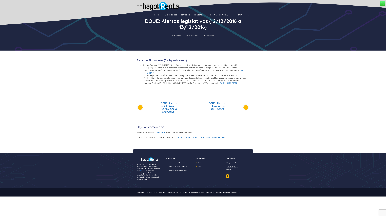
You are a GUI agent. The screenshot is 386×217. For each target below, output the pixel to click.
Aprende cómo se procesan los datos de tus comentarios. (200, 137)
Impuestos (198, 15)
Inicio (156, 15)
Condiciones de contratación (229, 192)
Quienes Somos (170, 15)
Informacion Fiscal (219, 15)
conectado (161, 132)
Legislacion (210, 35)
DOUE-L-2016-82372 (228, 83)
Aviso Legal (162, 192)
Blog (199, 163)
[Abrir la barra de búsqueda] (248, 14)
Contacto (239, 15)
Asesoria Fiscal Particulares (177, 171)
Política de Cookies (191, 192)
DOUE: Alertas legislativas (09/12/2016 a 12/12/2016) (169, 107)
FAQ (199, 167)
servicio (142, 171)
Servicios (185, 15)
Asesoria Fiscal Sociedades (177, 167)
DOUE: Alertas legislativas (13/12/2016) (217, 106)
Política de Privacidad (175, 192)
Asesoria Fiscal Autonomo (177, 163)
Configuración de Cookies (208, 192)
